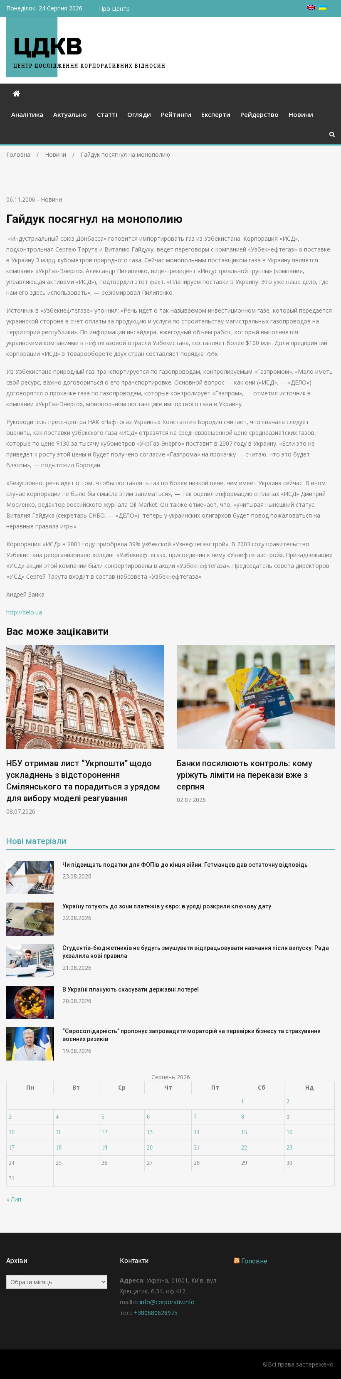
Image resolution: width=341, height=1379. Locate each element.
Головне (254, 1261)
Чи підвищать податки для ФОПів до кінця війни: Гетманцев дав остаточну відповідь (185, 864)
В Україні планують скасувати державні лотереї (130, 989)
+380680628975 (156, 1313)
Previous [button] (11, 734)
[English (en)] (311, 8)
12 (104, 1132)
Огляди (139, 114)
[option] (85, 730)
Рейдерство (259, 114)
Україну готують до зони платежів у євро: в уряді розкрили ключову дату (166, 906)
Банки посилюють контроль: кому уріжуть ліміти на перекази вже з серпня (244, 775)
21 (197, 1148)
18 (59, 1148)
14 (197, 1132)
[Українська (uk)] (322, 8)
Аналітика (27, 114)
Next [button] (329, 734)
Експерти (215, 114)
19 (104, 1148)
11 (58, 1132)
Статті (107, 114)
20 (150, 1148)
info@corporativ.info (167, 1302)
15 (244, 1132)
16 (289, 1132)
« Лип (13, 1199)
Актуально (70, 114)
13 (150, 1132)
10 (12, 1132)
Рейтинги (176, 114)
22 (244, 1148)
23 (289, 1148)
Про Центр (114, 8)
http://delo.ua (24, 612)
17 (12, 1148)
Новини (301, 114)
